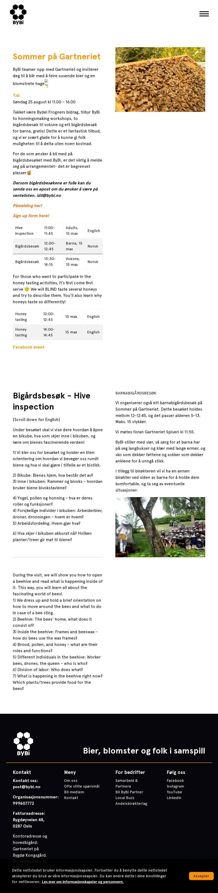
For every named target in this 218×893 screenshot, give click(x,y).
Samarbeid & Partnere (126, 783)
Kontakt (71, 797)
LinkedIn (174, 797)
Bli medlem (74, 792)
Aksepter (201, 876)
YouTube (174, 792)
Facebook (175, 780)
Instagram (175, 786)
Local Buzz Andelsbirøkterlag (131, 800)
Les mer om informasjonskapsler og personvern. (83, 881)
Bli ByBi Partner (129, 792)
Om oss (70, 780)
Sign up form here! (31, 215)
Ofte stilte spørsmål (81, 786)
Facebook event (28, 347)
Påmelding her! (27, 205)
